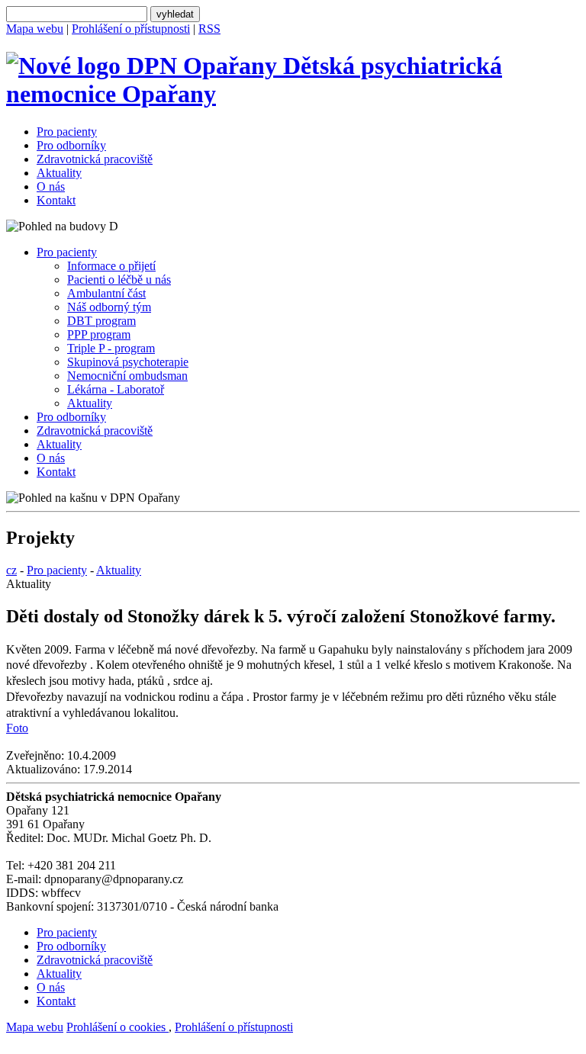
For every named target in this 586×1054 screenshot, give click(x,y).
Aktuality (59, 172)
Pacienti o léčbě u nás (119, 279)
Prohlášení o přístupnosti (131, 28)
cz (11, 570)
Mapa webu (34, 28)
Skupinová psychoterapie (127, 361)
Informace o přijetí (111, 265)
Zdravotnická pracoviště (95, 159)
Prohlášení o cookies (117, 1026)
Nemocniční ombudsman (127, 375)
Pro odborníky (71, 145)
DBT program (101, 320)
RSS (209, 28)
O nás (51, 186)
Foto (17, 727)
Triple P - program (111, 348)
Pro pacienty (67, 131)
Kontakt (56, 200)
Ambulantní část (106, 293)
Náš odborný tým (109, 306)
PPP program (98, 334)
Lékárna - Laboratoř (115, 389)
